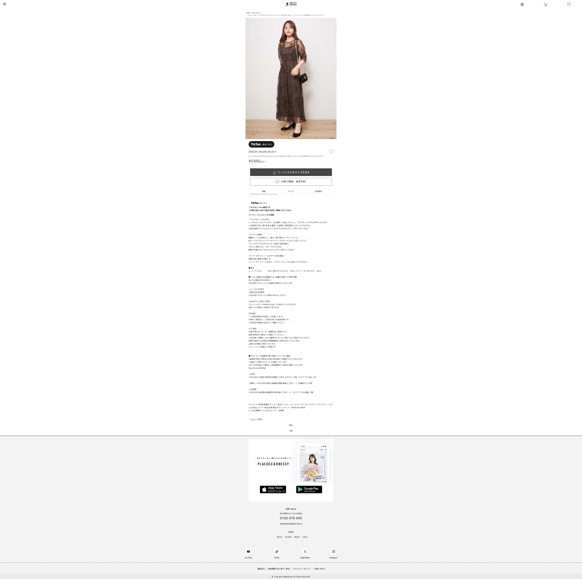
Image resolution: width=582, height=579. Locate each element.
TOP (248, 13)
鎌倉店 (297, 537)
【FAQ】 (281, 410)
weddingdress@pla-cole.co (291, 523)
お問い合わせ (319, 568)
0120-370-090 (291, 518)
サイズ (291, 191)
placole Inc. (288, 576)
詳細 (264, 191)
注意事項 (318, 191)
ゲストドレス (256, 13)
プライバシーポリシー (302, 568)
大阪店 (305, 537)
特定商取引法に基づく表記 (279, 568)
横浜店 (279, 537)
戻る (291, 425)
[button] (291, 137)
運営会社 (261, 568)
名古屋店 (288, 537)
